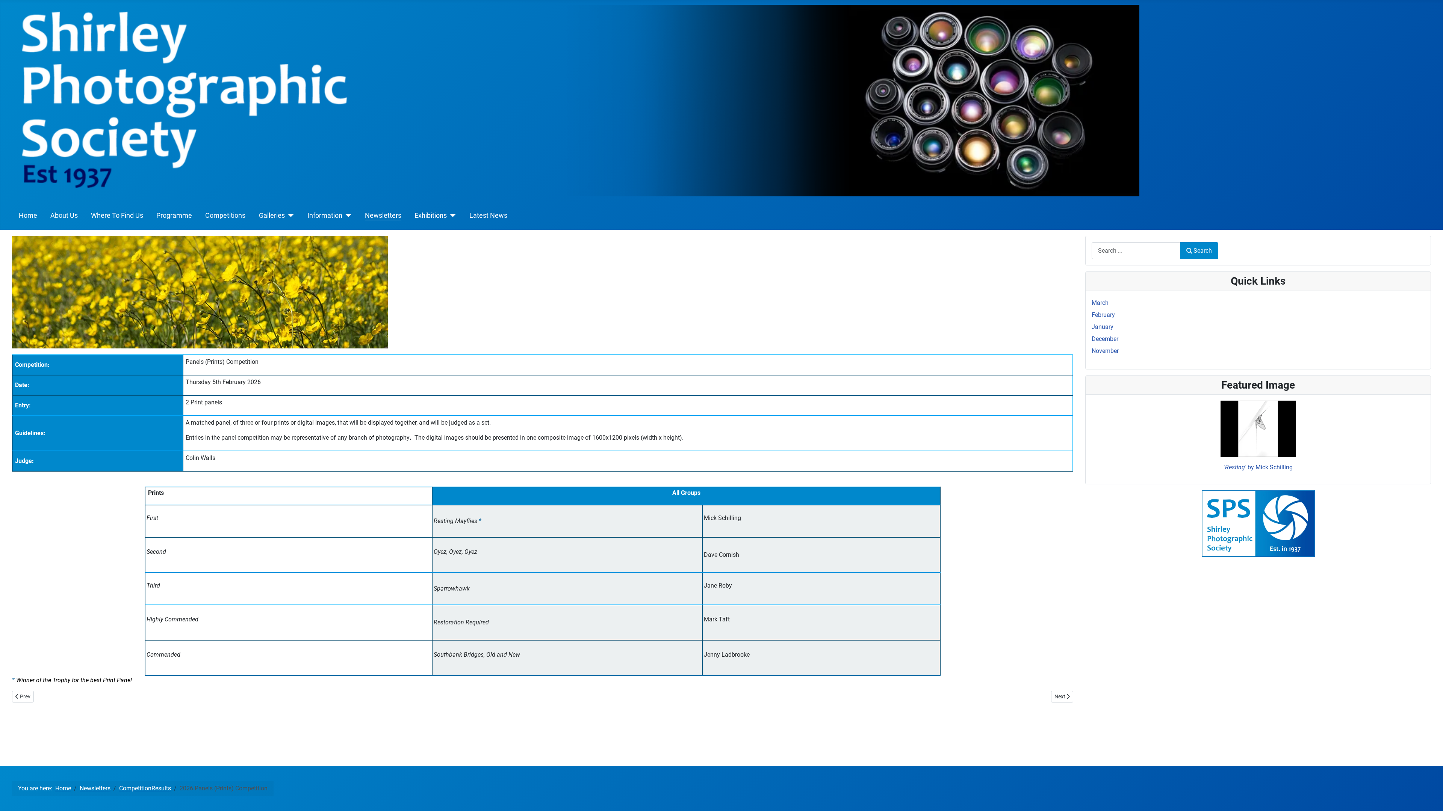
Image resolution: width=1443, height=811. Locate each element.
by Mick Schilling (1258, 467)
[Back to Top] (1430, 797)
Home (28, 215)
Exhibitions (430, 215)
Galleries (272, 215)
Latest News (488, 215)
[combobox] (1136, 250)
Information (324, 215)
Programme (174, 215)
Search (1202, 250)
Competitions (225, 215)
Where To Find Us (117, 215)
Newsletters (383, 215)
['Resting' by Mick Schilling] (1258, 428)
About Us (64, 215)
